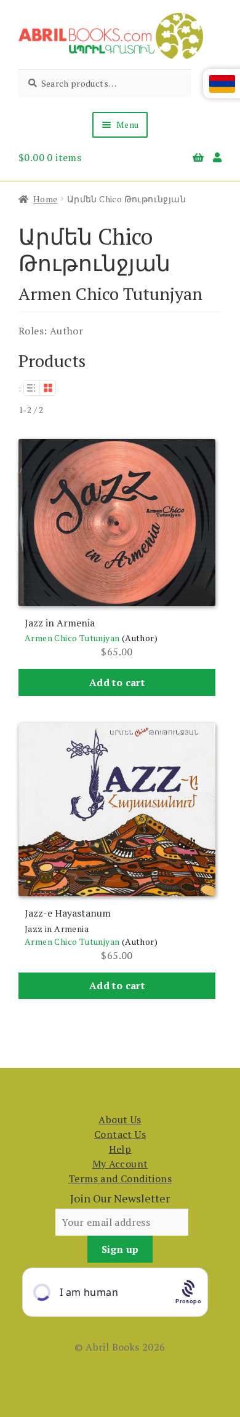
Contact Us (120, 1134)
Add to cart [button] (117, 682)
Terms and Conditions (120, 1178)
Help (120, 1149)
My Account (120, 1163)
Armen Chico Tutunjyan (72, 638)
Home (45, 199)
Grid (48, 388)
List (31, 388)
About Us (119, 1119)
